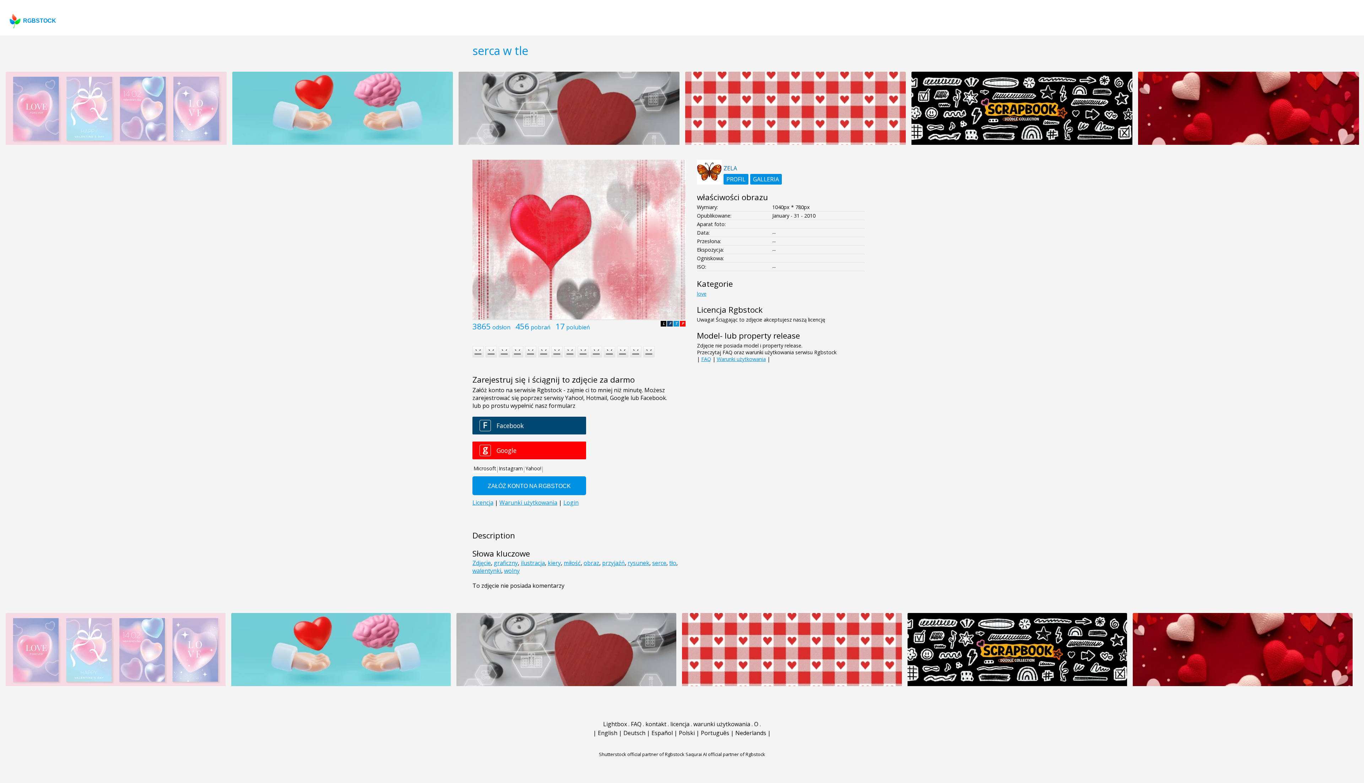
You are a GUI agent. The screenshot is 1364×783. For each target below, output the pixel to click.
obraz (591, 563)
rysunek (638, 563)
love (702, 293)
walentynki (486, 571)
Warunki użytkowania (741, 359)
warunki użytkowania (721, 724)
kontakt (655, 724)
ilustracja (533, 563)
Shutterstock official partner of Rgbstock (641, 754)
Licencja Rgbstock (730, 309)
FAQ (706, 359)
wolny (512, 571)
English (607, 733)
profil (736, 179)
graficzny (506, 563)
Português (715, 733)
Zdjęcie (481, 563)
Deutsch (634, 733)
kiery (554, 563)
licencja (679, 724)
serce (659, 563)
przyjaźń (613, 563)
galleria (766, 179)
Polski (687, 733)
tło (672, 563)
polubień (578, 327)
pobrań (541, 327)
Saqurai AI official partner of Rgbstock (725, 754)
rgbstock (39, 21)
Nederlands (750, 733)
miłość (572, 563)
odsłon (501, 327)
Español (662, 733)
